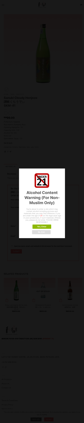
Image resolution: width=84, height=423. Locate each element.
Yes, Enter (41, 227)
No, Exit (41, 232)
